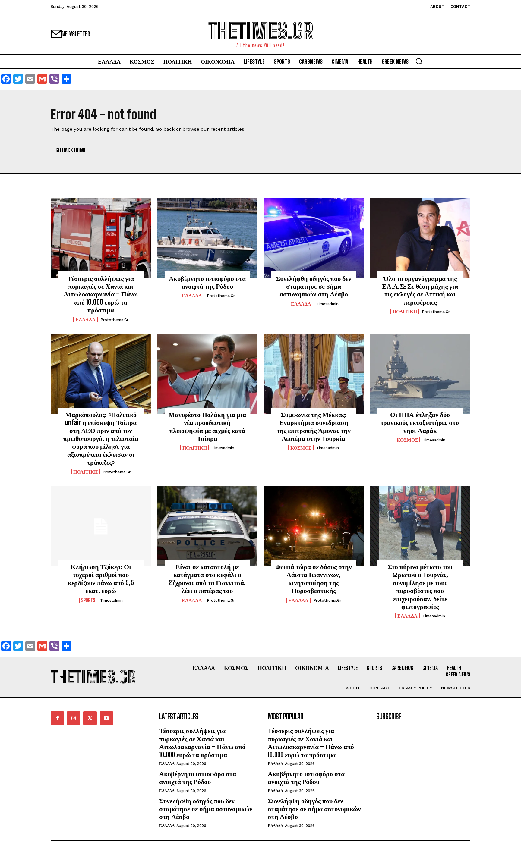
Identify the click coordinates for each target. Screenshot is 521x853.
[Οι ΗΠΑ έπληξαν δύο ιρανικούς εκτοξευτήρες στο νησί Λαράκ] (420, 374)
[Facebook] (57, 718)
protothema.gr (114, 320)
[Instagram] (73, 718)
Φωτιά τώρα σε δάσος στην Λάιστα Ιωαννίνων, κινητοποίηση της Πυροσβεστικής (313, 578)
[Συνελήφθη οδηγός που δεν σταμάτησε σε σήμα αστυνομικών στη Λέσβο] (314, 238)
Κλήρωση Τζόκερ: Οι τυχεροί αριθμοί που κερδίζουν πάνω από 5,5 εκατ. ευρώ (101, 578)
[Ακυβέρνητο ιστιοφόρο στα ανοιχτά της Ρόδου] (207, 238)
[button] (419, 61)
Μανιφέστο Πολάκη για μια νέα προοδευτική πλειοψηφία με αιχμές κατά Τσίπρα (207, 426)
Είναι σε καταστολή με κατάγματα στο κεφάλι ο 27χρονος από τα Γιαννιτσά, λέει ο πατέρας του (207, 578)
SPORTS (88, 600)
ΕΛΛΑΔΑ (85, 319)
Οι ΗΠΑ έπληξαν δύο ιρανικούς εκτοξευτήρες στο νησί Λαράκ (420, 422)
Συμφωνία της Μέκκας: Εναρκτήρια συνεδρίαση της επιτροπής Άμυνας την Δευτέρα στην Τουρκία (314, 426)
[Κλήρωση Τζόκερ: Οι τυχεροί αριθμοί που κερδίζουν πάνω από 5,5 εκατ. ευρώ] (101, 526)
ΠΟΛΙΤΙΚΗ (405, 311)
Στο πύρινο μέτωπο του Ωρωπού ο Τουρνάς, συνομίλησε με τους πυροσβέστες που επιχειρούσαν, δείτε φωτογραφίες (420, 586)
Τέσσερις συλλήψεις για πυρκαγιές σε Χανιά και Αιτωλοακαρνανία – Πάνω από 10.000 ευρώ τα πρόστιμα (101, 294)
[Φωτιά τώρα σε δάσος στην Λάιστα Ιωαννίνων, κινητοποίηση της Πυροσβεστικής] (314, 526)
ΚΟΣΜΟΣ (300, 447)
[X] (89, 718)
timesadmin (327, 304)
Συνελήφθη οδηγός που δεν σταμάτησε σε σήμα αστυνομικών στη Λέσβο (313, 286)
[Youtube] (106, 718)
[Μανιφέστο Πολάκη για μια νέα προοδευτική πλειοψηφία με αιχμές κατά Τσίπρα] (207, 374)
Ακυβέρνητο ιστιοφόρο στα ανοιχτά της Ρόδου (207, 282)
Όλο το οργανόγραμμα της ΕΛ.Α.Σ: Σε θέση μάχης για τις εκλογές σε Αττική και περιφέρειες (420, 290)
